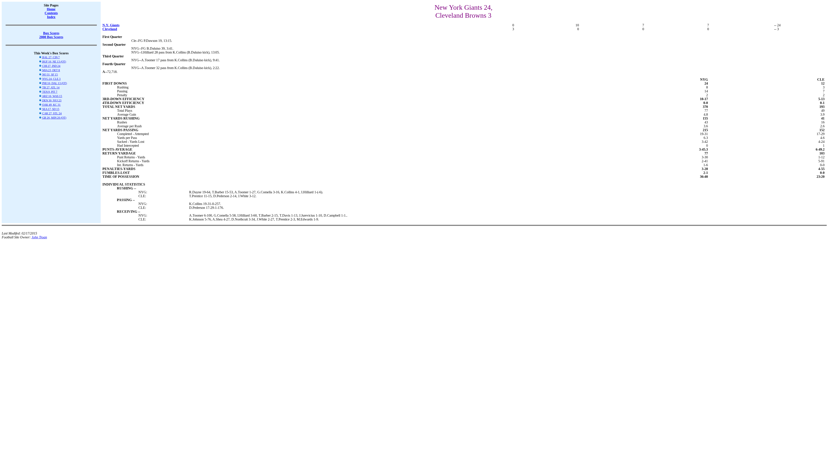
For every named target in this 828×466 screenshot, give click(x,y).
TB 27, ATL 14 (51, 87)
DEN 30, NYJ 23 (51, 100)
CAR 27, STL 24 (52, 113)
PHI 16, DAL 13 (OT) (54, 83)
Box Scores (51, 33)
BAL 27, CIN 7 (51, 57)
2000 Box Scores (51, 37)
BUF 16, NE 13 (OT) (54, 61)
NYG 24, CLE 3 (51, 78)
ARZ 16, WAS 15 (52, 96)
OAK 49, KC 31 (51, 104)
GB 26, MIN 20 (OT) (54, 117)
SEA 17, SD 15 (50, 109)
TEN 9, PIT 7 (49, 91)
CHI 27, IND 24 (51, 66)
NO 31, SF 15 (50, 74)
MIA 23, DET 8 (51, 70)
